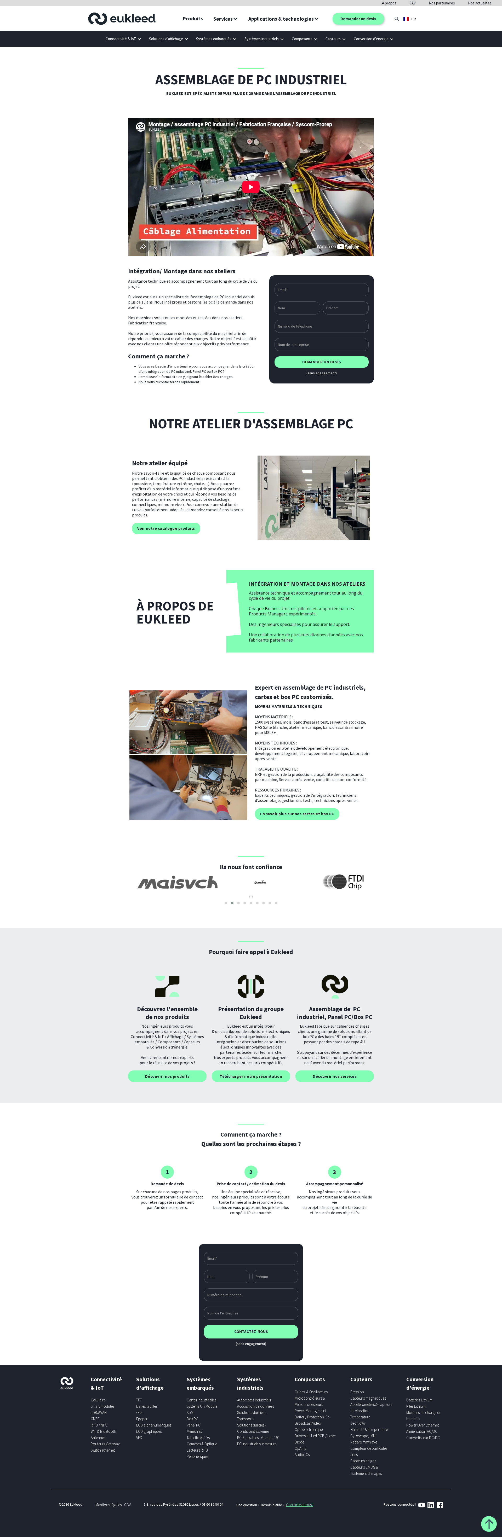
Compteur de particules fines (368, 1451)
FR (413, 18)
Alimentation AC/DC (421, 1431)
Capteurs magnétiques (368, 1398)
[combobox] (410, 19)
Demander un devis (358, 18)
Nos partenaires (442, 3)
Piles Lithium (416, 1406)
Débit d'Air (358, 1423)
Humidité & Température (369, 1429)
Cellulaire (98, 1400)
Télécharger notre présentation (251, 1076)
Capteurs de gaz (363, 1460)
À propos (389, 3)
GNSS (95, 1418)
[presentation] (249, 896)
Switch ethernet (103, 1450)
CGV (127, 1504)
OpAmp (300, 1448)
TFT (139, 1400)
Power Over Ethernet (422, 1425)
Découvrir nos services (334, 1076)
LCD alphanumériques (153, 1425)
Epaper (141, 1418)
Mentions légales (108, 1504)
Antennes (98, 1437)
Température (360, 1416)
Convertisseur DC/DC (423, 1437)
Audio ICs (302, 1454)
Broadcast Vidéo (308, 1423)
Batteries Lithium (419, 1400)
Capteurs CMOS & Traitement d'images (366, 1470)
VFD (139, 1437)
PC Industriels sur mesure (256, 1443)
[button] (225, 19)
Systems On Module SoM (202, 1409)
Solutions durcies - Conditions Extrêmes (253, 1428)
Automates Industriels (254, 1400)
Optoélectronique (309, 1429)
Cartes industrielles (201, 1400)
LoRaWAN (99, 1412)
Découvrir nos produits (167, 1076)
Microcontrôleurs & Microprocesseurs (310, 1401)
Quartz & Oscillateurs (311, 1391)
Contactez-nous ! (299, 1504)
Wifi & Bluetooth (103, 1431)
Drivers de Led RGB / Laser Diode (315, 1439)
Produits (192, 18)
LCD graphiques (149, 1431)
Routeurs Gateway (105, 1443)
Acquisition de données (255, 1406)
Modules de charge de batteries (423, 1415)
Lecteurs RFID (197, 1450)
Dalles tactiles (146, 1406)
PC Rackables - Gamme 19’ (258, 1437)
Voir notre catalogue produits (166, 528)
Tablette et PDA (198, 1437)
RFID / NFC (99, 1425)
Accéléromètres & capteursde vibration (371, 1407)
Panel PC (194, 1425)
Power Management (310, 1410)
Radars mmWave (363, 1442)
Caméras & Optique (202, 1443)
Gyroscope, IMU (362, 1435)
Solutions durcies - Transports (251, 1415)
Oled (140, 1412)
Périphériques (197, 1456)
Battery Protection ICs (312, 1416)
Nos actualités (480, 3)
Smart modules (102, 1406)
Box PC (192, 1418)
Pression (357, 1391)
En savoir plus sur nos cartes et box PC (297, 813)
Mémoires (194, 1431)
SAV (412, 3)
